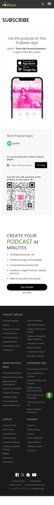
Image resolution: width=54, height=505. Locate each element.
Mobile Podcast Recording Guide (34, 389)
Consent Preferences (35, 484)
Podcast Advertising (12, 373)
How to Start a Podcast (37, 369)
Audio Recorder (10, 341)
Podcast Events (10, 438)
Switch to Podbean (11, 392)
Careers (30, 433)
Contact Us (32, 450)
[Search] (43, 4)
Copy (42, 165)
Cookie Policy (35, 481)
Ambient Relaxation (11, 405)
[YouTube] (35, 476)
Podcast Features (11, 320)
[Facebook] (17, 476)
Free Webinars (9, 433)
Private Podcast (10, 333)
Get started (27, 287)
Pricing (6, 325)
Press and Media (34, 438)
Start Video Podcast (36, 324)
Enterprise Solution (11, 329)
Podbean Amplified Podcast (11, 448)
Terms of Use (15, 484)
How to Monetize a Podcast (35, 375)
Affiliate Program (34, 446)
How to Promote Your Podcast (36, 382)
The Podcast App (10, 337)
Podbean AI (8, 350)
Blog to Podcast (34, 347)
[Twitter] (23, 476)
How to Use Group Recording (35, 396)
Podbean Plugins (10, 397)
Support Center (10, 425)
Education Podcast (35, 356)
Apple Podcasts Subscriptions (10, 383)
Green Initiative (34, 442)
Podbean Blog (33, 429)
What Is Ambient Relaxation (34, 411)
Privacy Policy (19, 481)
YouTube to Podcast (36, 351)
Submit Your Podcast (12, 388)
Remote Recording (11, 346)
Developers (8, 462)
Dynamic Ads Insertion (13, 377)
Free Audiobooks (10, 401)
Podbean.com (38, 488)
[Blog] (29, 476)
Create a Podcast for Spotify (36, 330)
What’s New (8, 429)
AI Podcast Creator (35, 343)
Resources (7, 457)
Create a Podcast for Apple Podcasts (36, 337)
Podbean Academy (11, 442)
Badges (6, 453)
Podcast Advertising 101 (36, 403)
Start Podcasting (34, 320)
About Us (31, 425)
